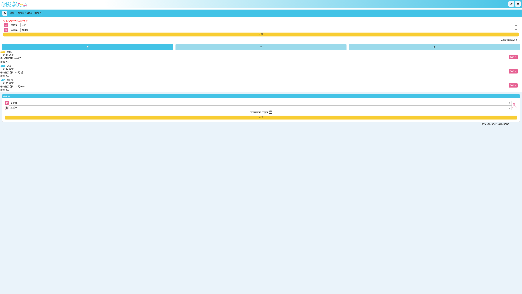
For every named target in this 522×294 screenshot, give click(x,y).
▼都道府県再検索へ (510, 40)
